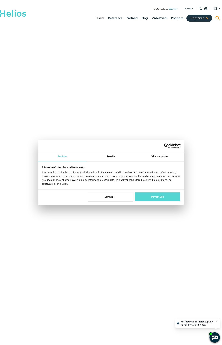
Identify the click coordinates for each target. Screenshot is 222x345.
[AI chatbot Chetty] (214, 337)
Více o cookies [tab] (159, 156)
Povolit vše (157, 196)
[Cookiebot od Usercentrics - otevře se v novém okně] (166, 145)
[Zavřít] (217, 322)
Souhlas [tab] (62, 156)
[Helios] (13, 13)
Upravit (108, 196)
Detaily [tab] (111, 156)
